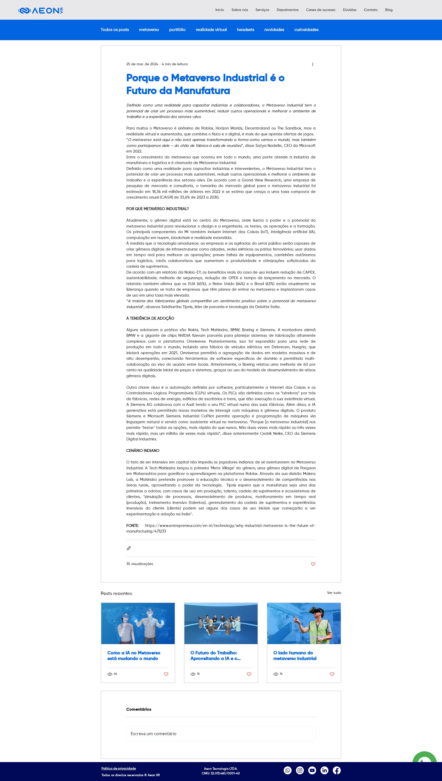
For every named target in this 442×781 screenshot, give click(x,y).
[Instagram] (300, 770)
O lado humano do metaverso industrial (294, 656)
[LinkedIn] (324, 770)
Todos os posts (115, 30)
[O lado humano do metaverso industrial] (304, 623)
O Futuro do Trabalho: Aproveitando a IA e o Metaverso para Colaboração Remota (214, 656)
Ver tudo (334, 593)
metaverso (149, 30)
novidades (274, 30)
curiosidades (306, 30)
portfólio (177, 30)
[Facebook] (337, 770)
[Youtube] (312, 770)
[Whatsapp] (288, 770)
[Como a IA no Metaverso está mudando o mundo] (138, 623)
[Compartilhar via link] (128, 548)
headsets (245, 30)
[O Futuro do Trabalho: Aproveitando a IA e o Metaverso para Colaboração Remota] (221, 623)
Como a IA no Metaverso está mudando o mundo (133, 656)
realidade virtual (211, 30)
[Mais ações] (313, 64)
